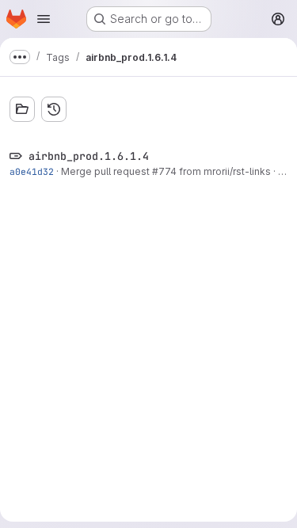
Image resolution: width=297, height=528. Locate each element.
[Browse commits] (54, 109)
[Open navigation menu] (43, 19)
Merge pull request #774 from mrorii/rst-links (166, 171)
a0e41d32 (32, 171)
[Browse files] (22, 109)
